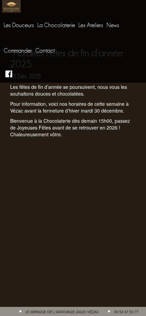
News (113, 25)
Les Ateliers (90, 25)
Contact (45, 50)
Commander (18, 50)
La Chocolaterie (56, 25)
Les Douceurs (19, 25)
